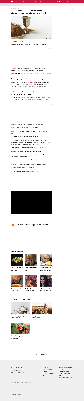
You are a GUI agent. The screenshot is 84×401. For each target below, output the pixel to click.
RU (68, 1)
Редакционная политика (65, 377)
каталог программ (48, 373)
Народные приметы (18, 151)
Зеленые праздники (31, 82)
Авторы (61, 364)
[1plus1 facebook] (18, 367)
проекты (25, 1)
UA (66, 1)
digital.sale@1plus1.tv (15, 391)
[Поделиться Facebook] (20, 41)
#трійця (13, 319)
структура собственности (66, 367)
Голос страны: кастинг (27, 4)
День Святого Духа (41, 147)
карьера (45, 375)
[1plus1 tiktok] (16, 367)
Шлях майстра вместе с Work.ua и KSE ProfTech (45, 4)
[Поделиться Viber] (22, 41)
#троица (14, 218)
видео (36, 1)
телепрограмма (44, 1)
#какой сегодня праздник (33, 218)
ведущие (45, 377)
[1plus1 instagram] (11, 367)
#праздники (21, 218)
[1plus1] (13, 1)
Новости (32, 1)
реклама (45, 367)
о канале (45, 364)
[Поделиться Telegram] (18, 41)
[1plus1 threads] (14, 367)
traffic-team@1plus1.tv (16, 394)
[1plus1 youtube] (21, 367)
